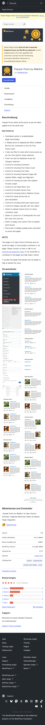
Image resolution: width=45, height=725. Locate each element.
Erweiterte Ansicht (9, 571)
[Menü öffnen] (41, 3)
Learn (4, 657)
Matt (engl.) (7, 679)
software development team (13, 252)
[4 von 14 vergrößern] (19, 388)
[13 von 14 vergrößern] (40, 459)
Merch (27, 668)
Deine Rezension (8, 607)
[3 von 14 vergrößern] (19, 333)
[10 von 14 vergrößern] (40, 360)
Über (4, 639)
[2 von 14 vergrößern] (19, 309)
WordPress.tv (8, 668)
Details (7, 88)
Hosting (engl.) (7, 646)
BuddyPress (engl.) (10, 686)
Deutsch (10, 696)
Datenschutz (7, 650)
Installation (8, 99)
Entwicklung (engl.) (9, 665)
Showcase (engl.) (30, 639)
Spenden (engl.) (31, 665)
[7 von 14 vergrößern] (40, 275)
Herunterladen (8, 80)
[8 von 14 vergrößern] (40, 310)
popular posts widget (30, 565)
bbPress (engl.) (9, 683)
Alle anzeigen (38, 607)
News (4, 643)
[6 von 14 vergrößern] (19, 441)
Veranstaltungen (30, 661)
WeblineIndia (23, 72)
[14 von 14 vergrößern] (40, 499)
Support (7, 110)
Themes (27, 643)
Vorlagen (27, 650)
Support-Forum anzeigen (11, 626)
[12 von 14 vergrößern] (40, 418)
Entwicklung (9, 105)
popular (29, 560)
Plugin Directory (7, 9)
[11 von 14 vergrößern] (40, 378)
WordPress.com (9, 675)
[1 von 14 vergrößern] (19, 275)
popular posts (37, 560)
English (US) (39, 556)
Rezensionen (9, 94)
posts (40, 565)
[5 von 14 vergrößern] (19, 400)
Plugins (26, 646)
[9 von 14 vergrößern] (40, 340)
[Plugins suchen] (24, 24)
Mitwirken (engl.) (30, 657)
